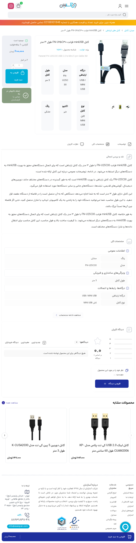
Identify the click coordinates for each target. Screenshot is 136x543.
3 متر (94, 280)
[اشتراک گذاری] (124, 61)
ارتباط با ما (129, 497)
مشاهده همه (10, 402)
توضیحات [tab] (122, 144)
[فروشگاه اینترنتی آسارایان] (68, 6)
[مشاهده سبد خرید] (18, 6)
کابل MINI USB (90, 302)
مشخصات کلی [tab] (98, 144)
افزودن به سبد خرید (16, 76)
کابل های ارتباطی (113, 30)
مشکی (94, 258)
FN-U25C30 (91, 265)
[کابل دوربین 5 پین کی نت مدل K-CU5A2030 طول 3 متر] (36, 425)
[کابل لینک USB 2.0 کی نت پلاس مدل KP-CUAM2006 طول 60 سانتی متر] (100, 425)
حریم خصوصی (111, 528)
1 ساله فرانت (15, 44)
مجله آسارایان (128, 492)
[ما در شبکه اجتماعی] (11, 6)
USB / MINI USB (89, 295)
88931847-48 (20, 517)
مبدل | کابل (129, 30)
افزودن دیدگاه (114, 383)
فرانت (82, 50)
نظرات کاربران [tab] (73, 144)
